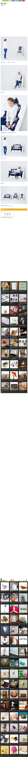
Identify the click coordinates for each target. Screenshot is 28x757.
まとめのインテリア (5, 0)
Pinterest (23, 0)
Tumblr (20, 0)
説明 (10, 0)
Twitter (17, 0)
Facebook (13, 0)
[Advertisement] (14, 21)
